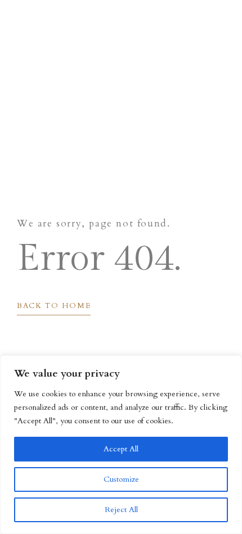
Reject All (121, 509)
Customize (121, 479)
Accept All (121, 449)
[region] (121, 444)
